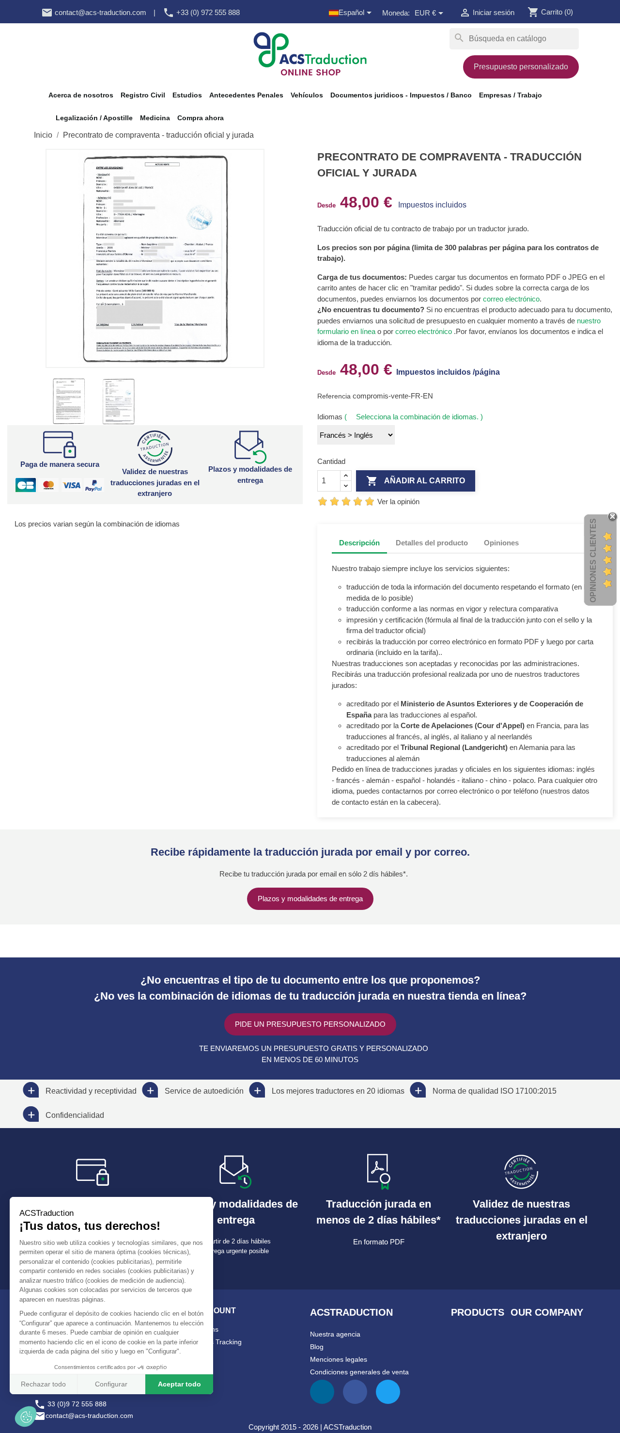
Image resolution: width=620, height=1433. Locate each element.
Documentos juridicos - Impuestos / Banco (401, 95)
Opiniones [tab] (501, 543)
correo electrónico (510, 299)
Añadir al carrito (415, 481)
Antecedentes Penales (246, 95)
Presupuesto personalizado (521, 67)
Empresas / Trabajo (510, 95)
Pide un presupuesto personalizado (310, 1024)
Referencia (335, 396)
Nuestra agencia (335, 1334)
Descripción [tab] (359, 543)
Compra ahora (200, 118)
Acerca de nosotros (80, 95)
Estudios (187, 95)
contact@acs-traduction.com (93, 12)
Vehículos (307, 95)
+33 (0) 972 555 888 (201, 12)
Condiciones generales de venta (359, 1372)
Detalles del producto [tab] (432, 543)
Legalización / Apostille (94, 118)
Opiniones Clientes (593, 560)
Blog (317, 1347)
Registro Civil (143, 95)
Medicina (155, 118)
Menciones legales (338, 1359)
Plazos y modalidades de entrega (310, 898)
